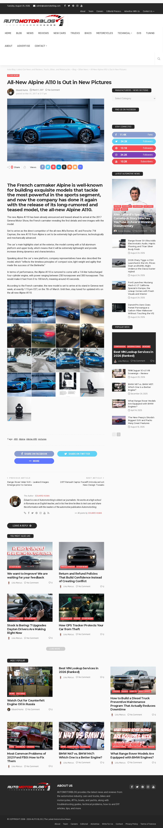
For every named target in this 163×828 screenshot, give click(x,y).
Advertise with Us (132, 11)
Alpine (22, 439)
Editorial (84, 824)
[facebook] (134, 135)
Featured (148, 206)
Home (8, 33)
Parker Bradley (124, 231)
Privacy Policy (132, 824)
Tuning (150, 33)
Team (91, 11)
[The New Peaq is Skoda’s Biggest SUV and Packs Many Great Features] (119, 420)
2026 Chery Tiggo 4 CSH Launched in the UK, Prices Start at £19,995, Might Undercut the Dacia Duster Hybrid (141, 266)
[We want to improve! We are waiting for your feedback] (30, 556)
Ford (12, 747)
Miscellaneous (67, 567)
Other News (13, 75)
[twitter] (134, 141)
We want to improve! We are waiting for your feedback (27, 575)
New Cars (59, 33)
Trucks (75, 33)
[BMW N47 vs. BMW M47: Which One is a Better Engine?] (81, 736)
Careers (99, 11)
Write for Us (107, 824)
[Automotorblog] (33, 20)
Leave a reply (21, 525)
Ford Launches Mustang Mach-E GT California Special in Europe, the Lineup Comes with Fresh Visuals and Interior (141, 288)
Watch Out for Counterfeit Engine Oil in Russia (25, 702)
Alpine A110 (31, 439)
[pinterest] (134, 148)
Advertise (23, 46)
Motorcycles (104, 33)
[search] (159, 58)
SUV (144, 747)
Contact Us (147, 11)
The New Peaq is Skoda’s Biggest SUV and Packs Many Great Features (141, 420)
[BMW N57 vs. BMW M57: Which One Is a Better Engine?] (119, 387)
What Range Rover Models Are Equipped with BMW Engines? (142, 403)
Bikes (88, 33)
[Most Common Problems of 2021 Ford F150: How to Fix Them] (30, 736)
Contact (40, 46)
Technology (66, 618)
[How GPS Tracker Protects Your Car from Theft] (81, 608)
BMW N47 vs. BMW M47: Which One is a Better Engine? (80, 755)
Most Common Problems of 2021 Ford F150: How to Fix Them (26, 757)
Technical (124, 33)
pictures (42, 439)
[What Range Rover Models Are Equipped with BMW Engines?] (119, 403)
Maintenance (144, 691)
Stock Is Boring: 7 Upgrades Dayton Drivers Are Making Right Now (26, 629)
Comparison (119, 346)
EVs (139, 33)
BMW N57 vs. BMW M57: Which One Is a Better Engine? (140, 387)
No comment (54, 90)
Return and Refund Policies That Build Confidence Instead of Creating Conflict (80, 577)
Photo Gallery (134, 747)
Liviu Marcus (17, 583)
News (30, 33)
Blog (19, 33)
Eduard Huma (22, 90)
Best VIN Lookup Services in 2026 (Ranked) (133, 353)
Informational (134, 346)
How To (133, 691)
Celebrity (127, 206)
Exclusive (138, 206)
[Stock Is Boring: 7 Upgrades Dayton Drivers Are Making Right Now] (30, 608)
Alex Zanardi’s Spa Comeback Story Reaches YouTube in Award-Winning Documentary (133, 220)
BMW (63, 747)
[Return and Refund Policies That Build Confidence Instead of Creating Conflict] (81, 556)
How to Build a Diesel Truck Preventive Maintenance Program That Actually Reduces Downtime (132, 704)
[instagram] (134, 155)
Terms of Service (148, 824)
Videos (124, 209)
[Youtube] (134, 161)
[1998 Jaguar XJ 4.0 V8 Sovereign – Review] (119, 373)
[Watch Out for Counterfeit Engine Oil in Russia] (30, 682)
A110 (16, 439)
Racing (117, 206)
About (82, 11)
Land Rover (118, 744)
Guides (77, 618)
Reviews (43, 33)
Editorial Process (113, 11)
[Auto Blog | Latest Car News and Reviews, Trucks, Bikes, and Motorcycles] (29, 786)
